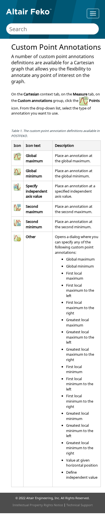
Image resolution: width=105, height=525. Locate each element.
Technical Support (79, 505)
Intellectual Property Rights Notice (38, 505)
